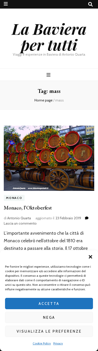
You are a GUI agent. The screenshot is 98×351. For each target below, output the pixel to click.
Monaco (14, 198)
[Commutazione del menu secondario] (6, 4)
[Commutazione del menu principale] (49, 75)
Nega (49, 317)
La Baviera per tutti (49, 36)
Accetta (49, 303)
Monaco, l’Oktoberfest (28, 207)
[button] (90, 256)
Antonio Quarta (19, 218)
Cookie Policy (42, 343)
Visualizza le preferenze (49, 331)
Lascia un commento (20, 223)
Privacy (58, 343)
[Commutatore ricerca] (90, 4)
